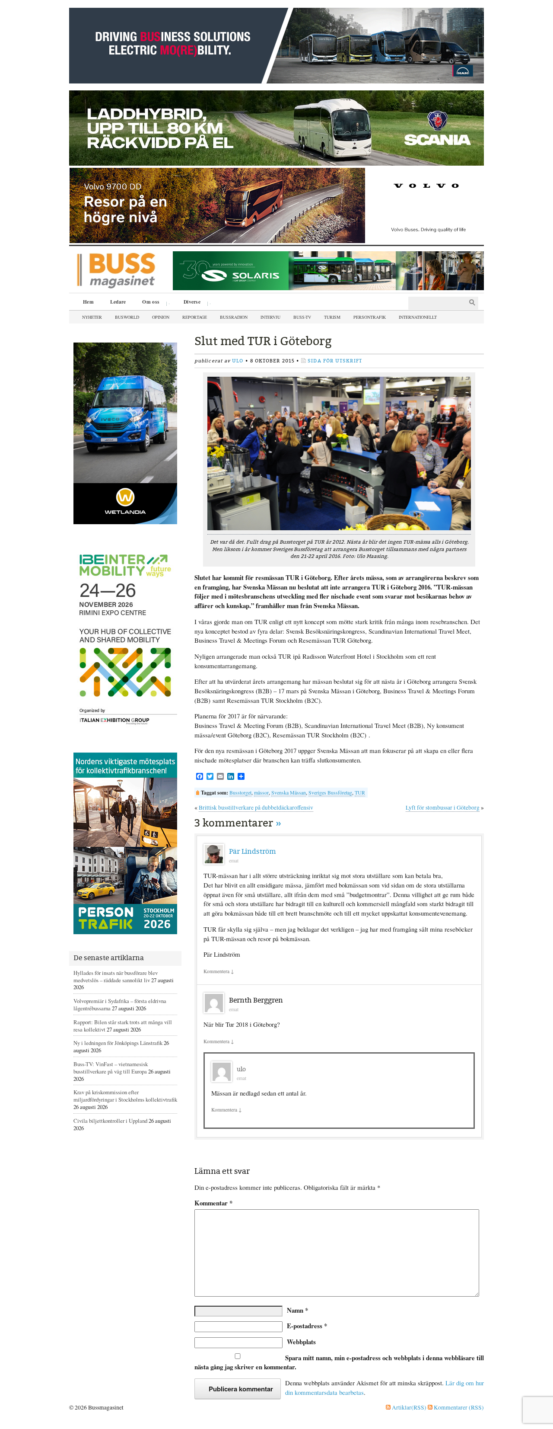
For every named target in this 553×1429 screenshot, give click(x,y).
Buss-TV (302, 317)
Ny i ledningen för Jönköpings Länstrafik (117, 1043)
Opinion (160, 317)
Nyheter (92, 317)
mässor (261, 792)
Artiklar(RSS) (408, 1407)
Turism (332, 317)
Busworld (127, 317)
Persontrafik (369, 317)
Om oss (147, 303)
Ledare (118, 301)
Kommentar (213, 1203)
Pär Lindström (252, 851)
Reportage (194, 317)
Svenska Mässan (288, 792)
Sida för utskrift (335, 361)
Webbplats (301, 1341)
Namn (297, 1310)
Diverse (189, 303)
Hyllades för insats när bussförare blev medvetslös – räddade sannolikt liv (115, 976)
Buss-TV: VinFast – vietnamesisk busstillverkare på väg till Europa (110, 1067)
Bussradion (234, 317)
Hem (88, 301)
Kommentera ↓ (218, 971)
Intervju (270, 317)
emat (233, 860)
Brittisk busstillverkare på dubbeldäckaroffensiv (256, 807)
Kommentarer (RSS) (458, 1407)
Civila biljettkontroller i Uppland (110, 1121)
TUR (360, 792)
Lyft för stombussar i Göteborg (443, 807)
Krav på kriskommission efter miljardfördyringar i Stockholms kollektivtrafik (125, 1095)
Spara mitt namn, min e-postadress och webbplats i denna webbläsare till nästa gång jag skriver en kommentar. (339, 1362)
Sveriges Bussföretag (330, 792)
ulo (237, 361)
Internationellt (418, 317)
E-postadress (307, 1325)
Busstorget (240, 792)
